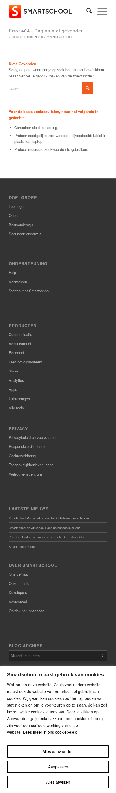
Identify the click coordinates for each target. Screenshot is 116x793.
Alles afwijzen (58, 782)
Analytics (16, 380)
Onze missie (19, 583)
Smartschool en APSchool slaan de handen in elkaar (44, 527)
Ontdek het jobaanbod (26, 610)
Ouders (15, 215)
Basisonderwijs (21, 224)
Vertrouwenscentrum (25, 474)
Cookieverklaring (22, 455)
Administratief (20, 343)
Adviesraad (18, 601)
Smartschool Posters (23, 546)
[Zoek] (86, 11)
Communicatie (20, 334)
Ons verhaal (18, 574)
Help (12, 272)
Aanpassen (58, 767)
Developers (18, 592)
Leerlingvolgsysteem (25, 362)
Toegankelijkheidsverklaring (31, 464)
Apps (13, 389)
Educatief (16, 352)
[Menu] (99, 11)
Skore (13, 371)
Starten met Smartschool (29, 290)
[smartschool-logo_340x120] (48, 11)
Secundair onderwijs (25, 233)
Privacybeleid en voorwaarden (33, 437)
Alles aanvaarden (58, 751)
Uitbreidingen (19, 398)
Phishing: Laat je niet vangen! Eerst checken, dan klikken (47, 537)
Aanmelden (18, 281)
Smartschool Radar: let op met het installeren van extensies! (50, 518)
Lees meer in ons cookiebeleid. (51, 732)
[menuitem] (86, 11)
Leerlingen (17, 206)
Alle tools (16, 407)
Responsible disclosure (27, 446)
